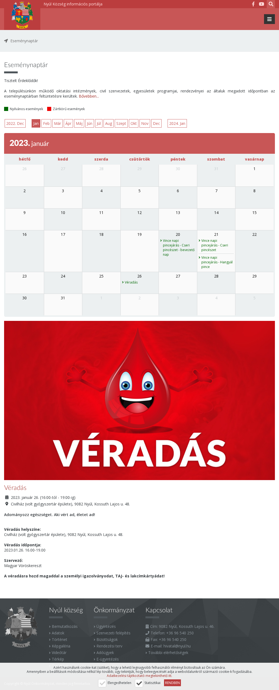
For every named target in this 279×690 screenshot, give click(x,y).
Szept (121, 123)
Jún (89, 123)
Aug (108, 123)
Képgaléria (61, 646)
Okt (134, 123)
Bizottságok (107, 639)
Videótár (59, 652)
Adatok (58, 632)
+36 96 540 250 (180, 632)
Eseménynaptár (24, 40)
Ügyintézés (106, 626)
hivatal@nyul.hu (177, 646)
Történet (59, 639)
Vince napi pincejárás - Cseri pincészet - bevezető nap (179, 247)
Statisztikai (152, 682)
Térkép (58, 659)
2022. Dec (15, 123)
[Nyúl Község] (22, 15)
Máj (79, 123)
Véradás (131, 282)
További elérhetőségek (168, 652)
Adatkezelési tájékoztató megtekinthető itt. (139, 675)
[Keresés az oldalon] (271, 5)
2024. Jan (177, 123)
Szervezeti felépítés (113, 632)
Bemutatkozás (65, 626)
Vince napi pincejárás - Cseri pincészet (214, 245)
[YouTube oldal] (261, 5)
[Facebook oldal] (253, 5)
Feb (46, 123)
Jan (36, 123)
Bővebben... (89, 96)
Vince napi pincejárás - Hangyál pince (217, 262)
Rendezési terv (109, 646)
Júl (99, 123)
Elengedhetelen (119, 682)
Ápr (68, 123)
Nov (144, 123)
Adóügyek (105, 652)
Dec (156, 123)
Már (57, 123)
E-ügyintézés (107, 659)
